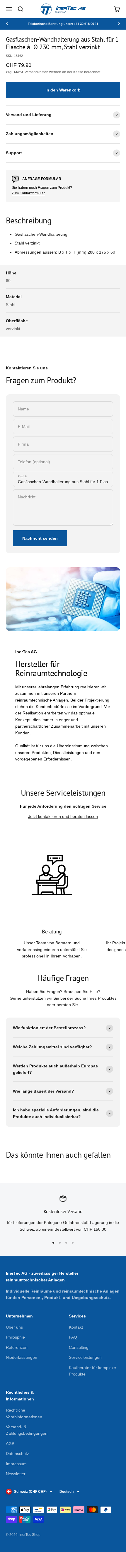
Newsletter (15, 1473)
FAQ (73, 1337)
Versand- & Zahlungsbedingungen (26, 1430)
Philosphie (15, 1337)
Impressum (16, 1463)
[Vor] (119, 24)
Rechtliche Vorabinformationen (24, 1413)
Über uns (14, 1327)
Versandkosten (36, 72)
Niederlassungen (21, 1357)
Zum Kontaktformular (28, 193)
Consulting (78, 1347)
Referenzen (17, 1347)
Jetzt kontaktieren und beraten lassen (63, 816)
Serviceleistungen (85, 1357)
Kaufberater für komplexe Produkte (92, 1370)
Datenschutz (17, 1453)
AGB (10, 1443)
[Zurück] (7, 24)
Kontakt (76, 1327)
